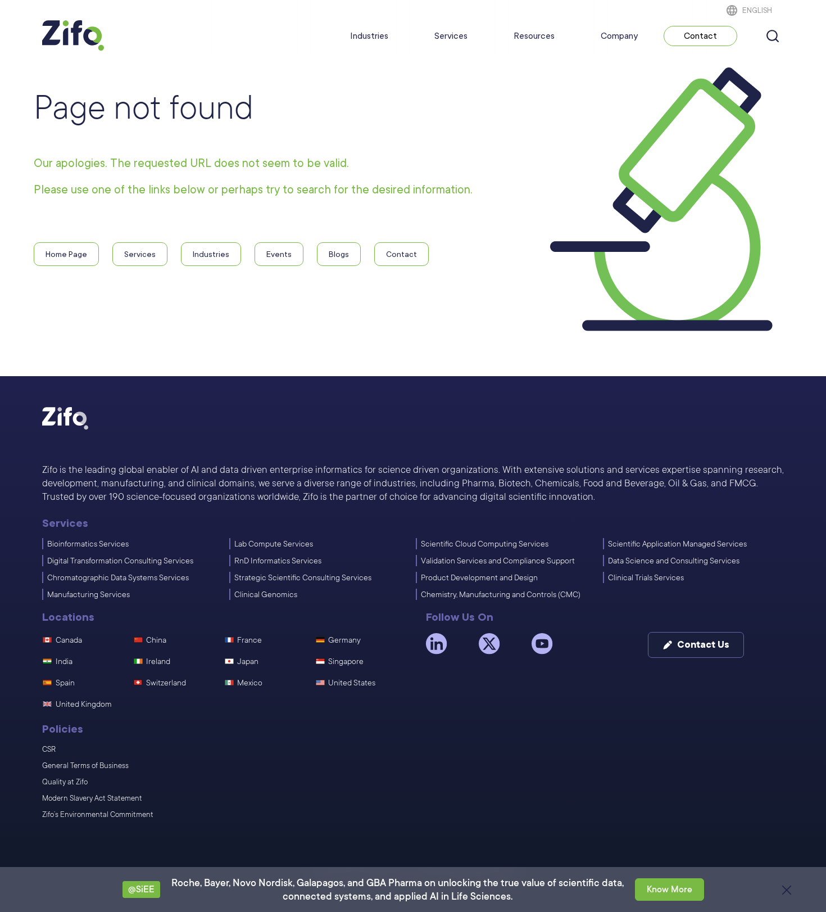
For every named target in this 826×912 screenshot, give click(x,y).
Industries (369, 36)
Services (451, 36)
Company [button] (619, 36)
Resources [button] (534, 36)
